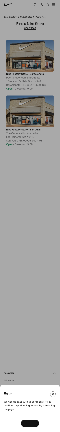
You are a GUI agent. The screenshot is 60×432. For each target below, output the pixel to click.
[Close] (53, 394)
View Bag (30, 423)
